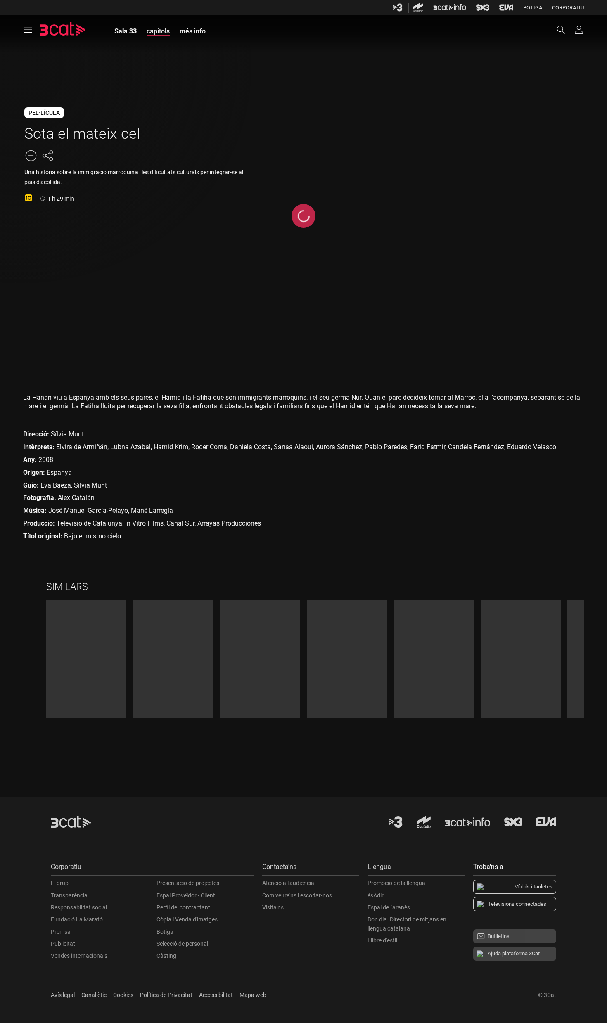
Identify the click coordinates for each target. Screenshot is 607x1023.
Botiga (532, 8)
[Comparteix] (47, 155)
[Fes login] (579, 30)
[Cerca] (565, 30)
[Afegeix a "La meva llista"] (31, 155)
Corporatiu (568, 8)
